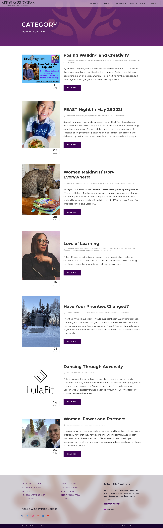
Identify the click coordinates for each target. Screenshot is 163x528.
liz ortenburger (104, 183)
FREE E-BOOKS (28, 499)
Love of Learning (81, 243)
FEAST (87, 116)
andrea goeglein (83, 60)
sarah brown (110, 313)
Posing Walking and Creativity (96, 55)
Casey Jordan (135, 526)
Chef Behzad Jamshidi (75, 116)
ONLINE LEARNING (69, 488)
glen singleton (107, 249)
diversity (79, 249)
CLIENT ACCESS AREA (70, 495)
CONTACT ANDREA (112, 504)
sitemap (49, 526)
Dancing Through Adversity (93, 366)
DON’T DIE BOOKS (69, 484)
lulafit (84, 373)
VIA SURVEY (27, 491)
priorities (100, 313)
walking (71, 62)
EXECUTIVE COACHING (31, 484)
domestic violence (74, 183)
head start (118, 249)
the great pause (123, 313)
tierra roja (124, 183)
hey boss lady (129, 249)
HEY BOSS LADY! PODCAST (33, 495)
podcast (91, 373)
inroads (67, 251)
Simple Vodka (107, 116)
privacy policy (61, 526)
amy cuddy (71, 60)
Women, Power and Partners (94, 418)
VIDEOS (64, 499)
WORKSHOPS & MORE (31, 488)
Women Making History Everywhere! (89, 174)
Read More (72, 88)
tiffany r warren (93, 251)
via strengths (106, 251)
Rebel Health (95, 116)
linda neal (92, 183)
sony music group (78, 251)
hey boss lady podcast (100, 60)
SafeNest (115, 183)
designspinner (114, 526)
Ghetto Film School (92, 249)
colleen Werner (73, 373)
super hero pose (116, 60)
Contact (155, 3)
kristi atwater (99, 425)
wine (132, 183)
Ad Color (70, 249)
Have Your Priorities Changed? (96, 306)
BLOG (142, 3)
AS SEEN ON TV (67, 491)
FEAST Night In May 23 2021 (93, 109)
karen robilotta (88, 313)
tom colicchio (130, 60)
